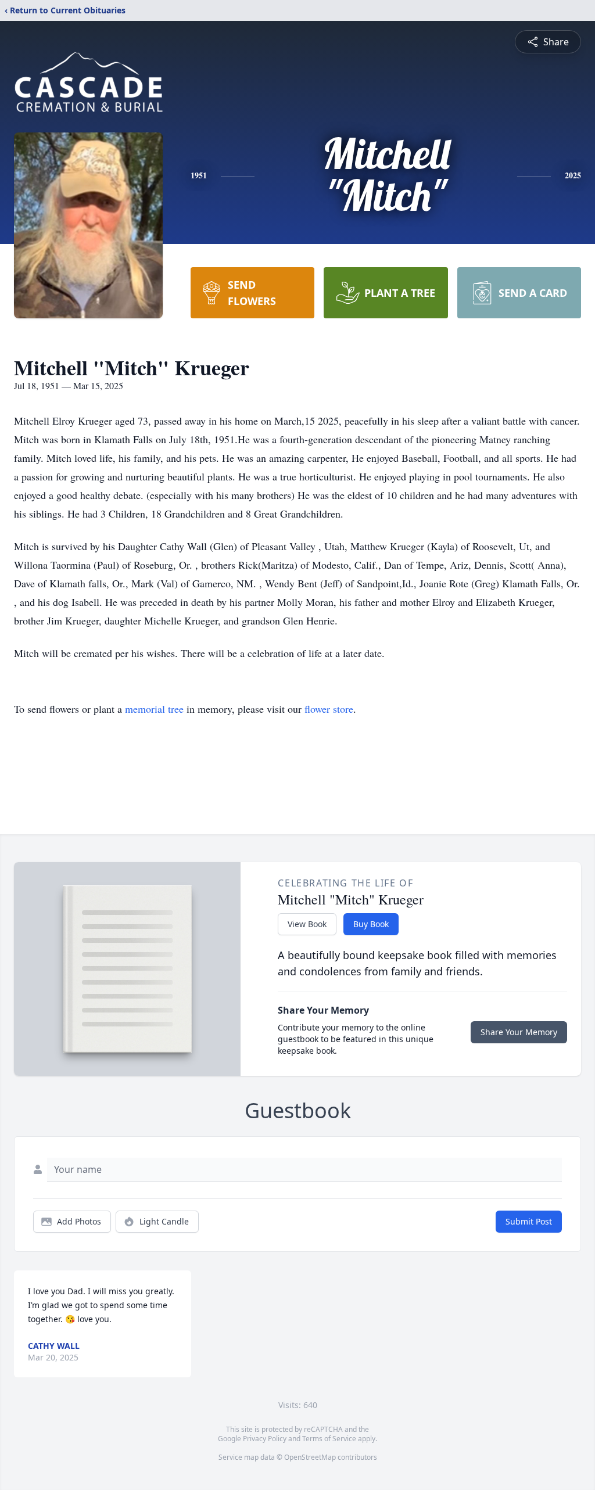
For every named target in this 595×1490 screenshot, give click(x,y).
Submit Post (529, 1221)
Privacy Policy (264, 1439)
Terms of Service (329, 1439)
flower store (328, 709)
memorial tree (154, 709)
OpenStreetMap (310, 1457)
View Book (307, 923)
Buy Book (371, 923)
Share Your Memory (519, 1031)
